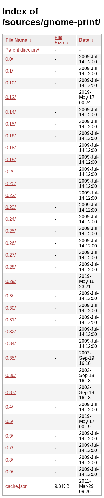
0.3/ (9, 295)
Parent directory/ (22, 49)
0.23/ (10, 207)
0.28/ (10, 266)
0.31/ (10, 319)
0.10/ (10, 82)
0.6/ (9, 435)
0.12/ (10, 97)
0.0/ (9, 59)
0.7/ (9, 447)
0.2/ (9, 171)
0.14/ (10, 112)
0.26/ (10, 243)
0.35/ (10, 358)
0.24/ (10, 219)
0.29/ (10, 281)
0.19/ (10, 159)
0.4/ (9, 407)
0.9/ (9, 471)
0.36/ (10, 375)
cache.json (16, 486)
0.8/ (9, 459)
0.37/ (10, 392)
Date (84, 40)
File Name (16, 40)
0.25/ (10, 231)
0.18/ (10, 147)
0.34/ (10, 343)
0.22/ (10, 195)
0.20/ (10, 183)
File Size (59, 40)
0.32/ (10, 331)
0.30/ (10, 308)
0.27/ (10, 255)
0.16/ (10, 135)
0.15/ (10, 124)
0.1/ (9, 71)
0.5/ (9, 421)
